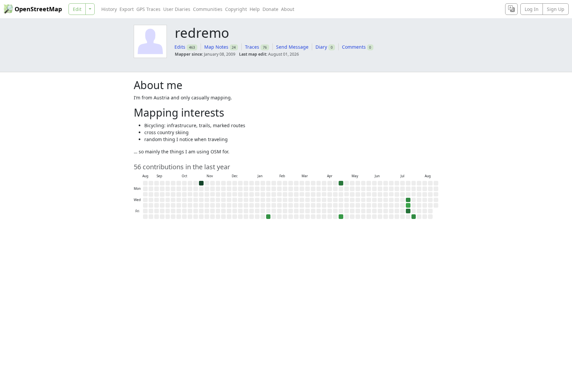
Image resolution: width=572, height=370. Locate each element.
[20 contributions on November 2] (201, 183)
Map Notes (216, 47)
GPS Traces (148, 9)
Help (255, 9)
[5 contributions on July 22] (408, 200)
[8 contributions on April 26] (341, 183)
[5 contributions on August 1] (413, 216)
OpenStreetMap (38, 9)
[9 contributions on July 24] (408, 211)
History (109, 9)
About (287, 9)
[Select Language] (511, 9)
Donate (270, 9)
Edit (77, 9)
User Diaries (176, 9)
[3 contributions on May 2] (341, 216)
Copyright (236, 9)
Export (126, 9)
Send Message (292, 47)
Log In (532, 9)
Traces (252, 47)
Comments (354, 47)
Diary (321, 47)
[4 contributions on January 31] (268, 216)
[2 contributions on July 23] (408, 205)
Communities (207, 9)
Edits (179, 47)
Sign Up (555, 9)
